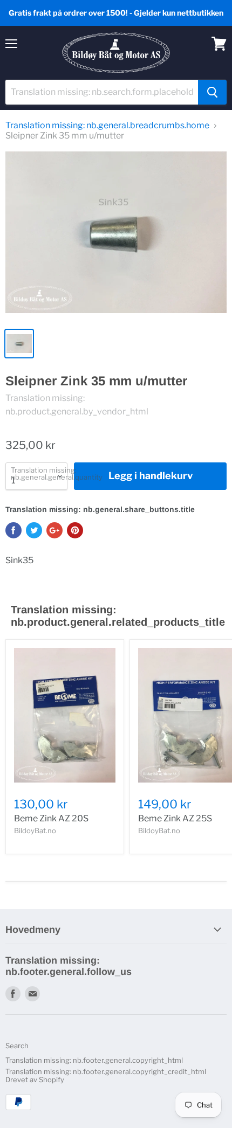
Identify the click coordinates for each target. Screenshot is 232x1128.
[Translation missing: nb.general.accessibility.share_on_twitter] (34, 530)
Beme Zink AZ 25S (175, 818)
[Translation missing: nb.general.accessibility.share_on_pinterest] (75, 530)
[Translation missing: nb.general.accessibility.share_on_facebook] (13, 530)
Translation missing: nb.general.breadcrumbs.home (107, 125)
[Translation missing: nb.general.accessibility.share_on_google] (54, 530)
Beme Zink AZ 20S (51, 818)
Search (17, 1045)
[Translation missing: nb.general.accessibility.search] (212, 92)
